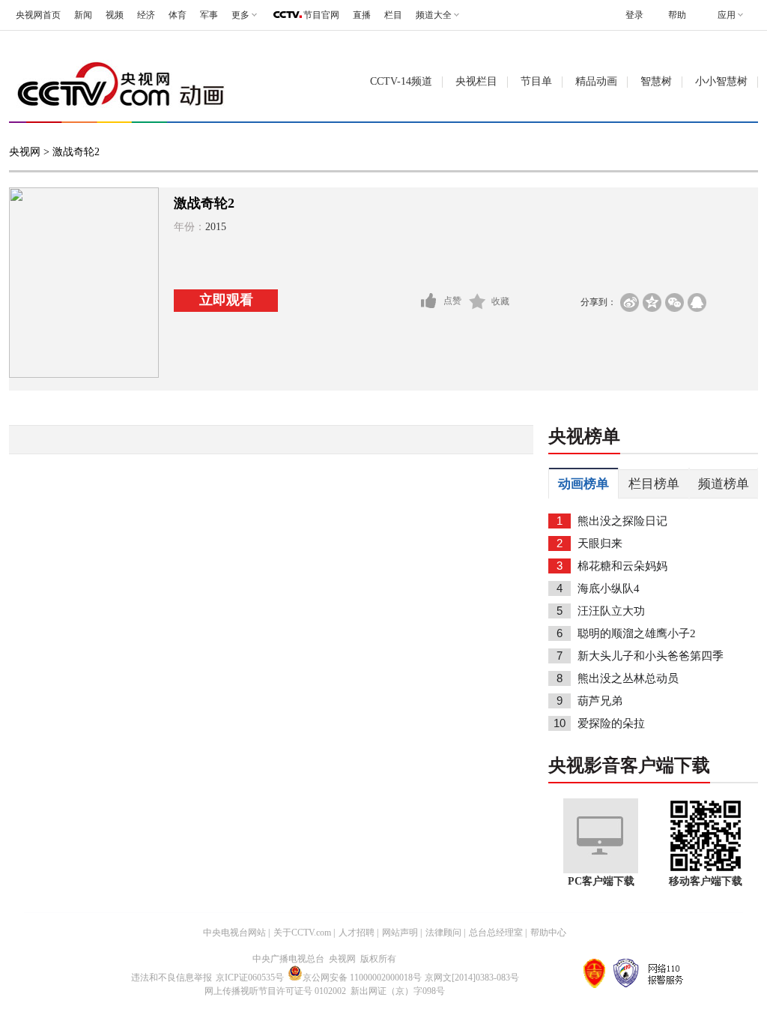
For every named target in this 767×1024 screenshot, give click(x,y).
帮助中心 (548, 932)
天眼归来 (599, 543)
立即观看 (226, 299)
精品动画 (596, 81)
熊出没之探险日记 (622, 521)
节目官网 (321, 15)
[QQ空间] (652, 302)
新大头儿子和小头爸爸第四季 (650, 656)
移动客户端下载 (705, 881)
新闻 (83, 15)
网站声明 (400, 932)
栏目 (393, 15)
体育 (178, 15)
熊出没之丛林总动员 (628, 678)
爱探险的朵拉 (611, 723)
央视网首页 (38, 15)
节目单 (536, 81)
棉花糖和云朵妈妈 (622, 566)
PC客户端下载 (601, 881)
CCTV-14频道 (401, 81)
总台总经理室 (496, 932)
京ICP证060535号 (250, 977)
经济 (146, 15)
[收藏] (477, 301)
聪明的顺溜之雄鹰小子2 (636, 633)
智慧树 (656, 81)
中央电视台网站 (234, 932)
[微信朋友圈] (674, 302)
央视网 (24, 151)
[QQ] (697, 302)
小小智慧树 (721, 81)
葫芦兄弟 (599, 701)
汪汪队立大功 (611, 611)
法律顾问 (443, 932)
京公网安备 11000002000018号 (362, 977)
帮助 (677, 15)
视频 (115, 15)
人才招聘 (357, 932)
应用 (727, 15)
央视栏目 (476, 81)
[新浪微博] (629, 302)
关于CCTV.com (302, 932)
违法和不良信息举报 (171, 977)
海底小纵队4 (608, 588)
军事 (209, 15)
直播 (362, 15)
